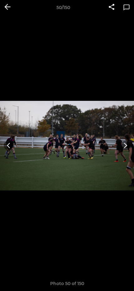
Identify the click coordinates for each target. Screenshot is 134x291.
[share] (111, 7)
